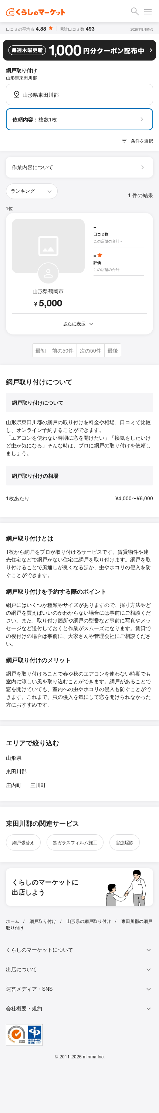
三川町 (38, 785)
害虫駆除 (124, 842)
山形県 (13, 757)
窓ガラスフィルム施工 (75, 842)
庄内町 (13, 785)
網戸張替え (23, 842)
